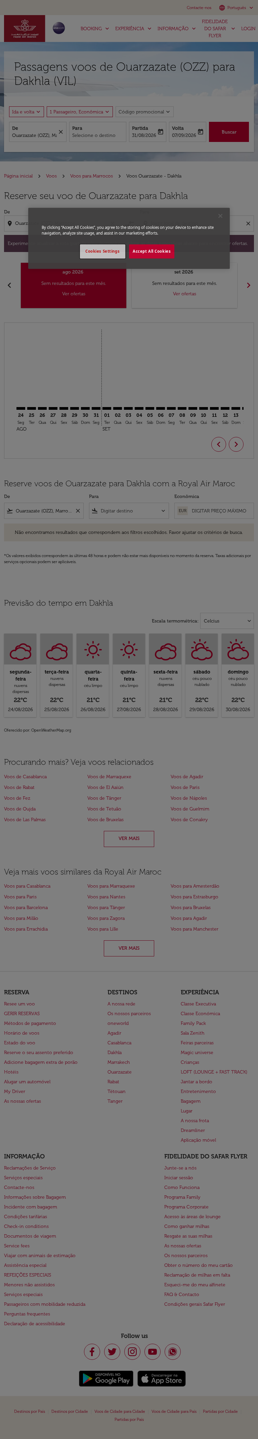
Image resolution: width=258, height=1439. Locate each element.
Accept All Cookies (152, 251)
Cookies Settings (102, 251)
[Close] (220, 216)
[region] (129, 238)
